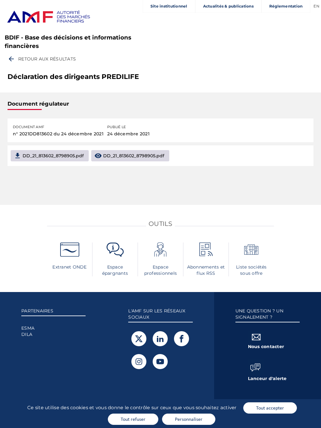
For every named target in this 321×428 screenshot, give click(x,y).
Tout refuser (133, 418)
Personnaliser (189, 418)
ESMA (27, 328)
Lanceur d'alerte (267, 378)
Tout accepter (270, 407)
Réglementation (286, 6)
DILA (26, 334)
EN (316, 6)
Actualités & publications (228, 6)
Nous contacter (266, 346)
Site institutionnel (168, 6)
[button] (42, 59)
